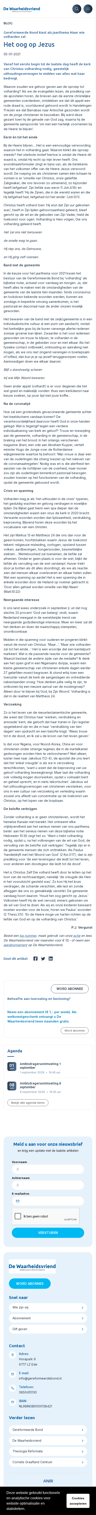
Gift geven (20, 1329)
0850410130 (28, 1392)
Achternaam (21, 1177)
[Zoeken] (76, 8)
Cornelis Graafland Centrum (32, 1462)
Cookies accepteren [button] (78, 1500)
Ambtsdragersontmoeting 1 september (40, 1065)
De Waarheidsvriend (27, 1440)
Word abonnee (69, 989)
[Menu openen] (87, 8)
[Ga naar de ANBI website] (48, 1480)
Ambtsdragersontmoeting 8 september (40, 1085)
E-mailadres (20, 1193)
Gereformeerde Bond (28, 1430)
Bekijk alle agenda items (28, 1102)
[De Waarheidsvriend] (22, 8)
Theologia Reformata (28, 1451)
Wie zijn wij (20, 1307)
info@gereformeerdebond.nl (40, 1378)
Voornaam (19, 1161)
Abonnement (22, 1318)
